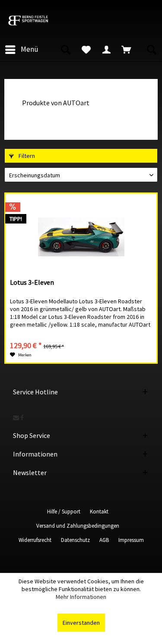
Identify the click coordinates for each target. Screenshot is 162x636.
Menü (29, 49)
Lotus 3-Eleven (32, 282)
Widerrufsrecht (35, 540)
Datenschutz (75, 540)
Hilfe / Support (63, 511)
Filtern (26, 156)
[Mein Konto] (106, 49)
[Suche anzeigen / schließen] (65, 49)
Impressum (131, 540)
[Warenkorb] (127, 49)
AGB (104, 540)
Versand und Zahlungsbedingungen (77, 525)
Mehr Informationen (81, 597)
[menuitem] (21, 49)
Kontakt (99, 511)
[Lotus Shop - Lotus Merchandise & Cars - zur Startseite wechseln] (36, 20)
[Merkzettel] (86, 49)
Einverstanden (81, 623)
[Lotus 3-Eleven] (81, 237)
